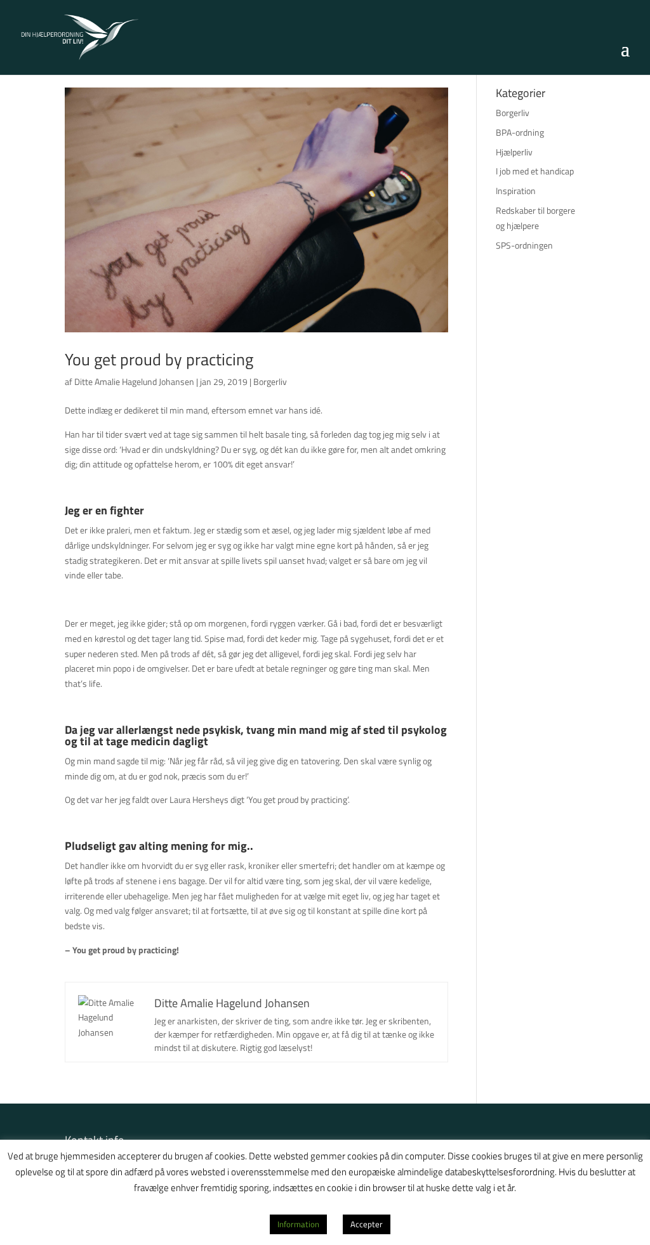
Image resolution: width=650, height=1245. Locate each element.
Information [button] (298, 1224)
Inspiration (516, 190)
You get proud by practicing (159, 359)
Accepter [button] (366, 1224)
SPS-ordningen (524, 245)
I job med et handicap (535, 171)
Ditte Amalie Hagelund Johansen (134, 381)
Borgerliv (270, 381)
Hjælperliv (514, 152)
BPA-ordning (520, 132)
